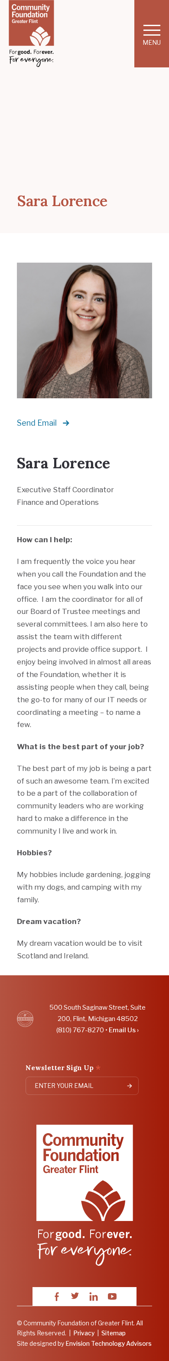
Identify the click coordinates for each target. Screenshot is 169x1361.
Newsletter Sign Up (63, 1068)
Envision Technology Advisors (108, 1343)
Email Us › (124, 1030)
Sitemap (113, 1333)
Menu (152, 42)
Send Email (37, 422)
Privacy (83, 1333)
